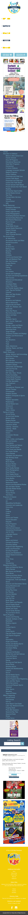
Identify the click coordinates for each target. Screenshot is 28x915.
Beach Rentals (10, 569)
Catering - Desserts (12, 427)
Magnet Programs (11, 172)
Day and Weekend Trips (13, 259)
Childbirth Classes (11, 364)
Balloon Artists (10, 418)
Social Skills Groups (12, 226)
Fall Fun (8, 701)
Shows (8, 716)
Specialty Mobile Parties (13, 488)
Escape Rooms (10, 263)
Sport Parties (10, 491)
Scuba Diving (10, 664)
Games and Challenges (13, 273)
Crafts (8, 513)
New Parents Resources (13, 220)
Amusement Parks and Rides (15, 240)
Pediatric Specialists (12, 400)
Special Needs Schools (13, 193)
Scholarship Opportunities (14, 191)
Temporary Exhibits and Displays (16, 333)
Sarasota (14, 890)
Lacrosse (9, 650)
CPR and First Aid (11, 369)
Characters (9, 431)
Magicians (9, 460)
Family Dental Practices (13, 377)
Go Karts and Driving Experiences (16, 275)
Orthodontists (10, 391)
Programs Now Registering (14, 546)
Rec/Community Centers (13, 313)
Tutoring (8, 199)
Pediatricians (10, 402)
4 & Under (9, 499)
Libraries (8, 292)
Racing (8, 660)
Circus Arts (9, 507)
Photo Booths (10, 478)
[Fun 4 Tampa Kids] (14, 7)
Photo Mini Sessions (12, 710)
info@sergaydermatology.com (15, 773)
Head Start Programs (12, 164)
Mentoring (9, 536)
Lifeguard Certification (13, 652)
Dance (8, 515)
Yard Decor (9, 495)
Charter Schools (11, 158)
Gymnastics (9, 639)
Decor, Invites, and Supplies (15, 439)
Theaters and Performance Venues (14, 337)
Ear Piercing (9, 592)
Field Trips (9, 265)
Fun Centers (10, 271)
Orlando (14, 889)
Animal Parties (10, 414)
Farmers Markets (11, 594)
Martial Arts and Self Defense (15, 654)
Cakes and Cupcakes (12, 422)
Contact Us (14, 878)
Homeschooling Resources (14, 218)
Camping (8, 255)
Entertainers (10, 443)
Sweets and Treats (12, 608)
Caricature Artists (11, 424)
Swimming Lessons (12, 683)
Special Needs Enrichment (14, 555)
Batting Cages (10, 249)
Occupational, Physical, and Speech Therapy (14, 388)
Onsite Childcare (11, 174)
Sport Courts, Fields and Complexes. (13, 322)
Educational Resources (13, 162)
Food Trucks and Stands (13, 449)
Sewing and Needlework (13, 553)
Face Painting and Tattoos (14, 445)
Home (14, 871)
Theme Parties (10, 493)
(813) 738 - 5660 (12, 772)
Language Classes (12, 534)
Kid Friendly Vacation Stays (14, 288)
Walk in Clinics (10, 410)
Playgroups (9, 224)
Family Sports (10, 631)
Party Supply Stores (12, 474)
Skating (8, 317)
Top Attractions (10, 340)
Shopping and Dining (9, 565)
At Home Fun (10, 247)
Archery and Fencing (12, 617)
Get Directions (16, 777)
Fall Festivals (10, 699)
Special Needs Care (12, 404)
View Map (11, 777)
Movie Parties (10, 462)
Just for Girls (10, 532)
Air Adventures (10, 238)
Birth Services (10, 360)
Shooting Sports (11, 666)
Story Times (9, 559)
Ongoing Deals (10, 708)
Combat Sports (10, 627)
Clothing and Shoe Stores (14, 575)
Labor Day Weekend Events (15, 706)
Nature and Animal (12, 540)
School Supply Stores (12, 604)
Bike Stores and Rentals (13, 571)
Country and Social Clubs (14, 257)
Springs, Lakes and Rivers (14, 325)
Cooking (8, 511)
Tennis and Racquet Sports (14, 685)
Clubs (7, 509)
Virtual (8, 561)
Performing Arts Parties (13, 476)
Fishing (8, 267)
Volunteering (10, 563)
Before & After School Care (14, 156)
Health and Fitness (12, 641)
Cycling (8, 629)
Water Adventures (11, 346)
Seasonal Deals (11, 714)
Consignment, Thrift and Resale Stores (16, 580)
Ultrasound (9, 406)
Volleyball (9, 687)
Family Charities (11, 209)
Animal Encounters (12, 242)
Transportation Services (13, 197)
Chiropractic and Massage (14, 366)
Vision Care (9, 408)
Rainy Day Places (11, 311)
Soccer (8, 672)
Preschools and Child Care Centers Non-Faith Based (14, 181)
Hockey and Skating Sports (14, 644)
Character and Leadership (14, 505)
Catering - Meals (11, 429)
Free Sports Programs (13, 635)
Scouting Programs (12, 551)
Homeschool (10, 166)
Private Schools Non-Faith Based (16, 187)
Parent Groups (10, 222)
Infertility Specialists (12, 381)
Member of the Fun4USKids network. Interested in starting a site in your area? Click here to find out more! (14, 885)
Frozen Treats (10, 596)
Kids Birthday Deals (12, 457)
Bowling (8, 253)
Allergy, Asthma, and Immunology (16, 354)
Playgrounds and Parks (13, 304)
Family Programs (11, 524)
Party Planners (10, 472)
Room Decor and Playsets (14, 602)
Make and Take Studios (13, 294)
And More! (14, 892)
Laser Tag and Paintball (13, 290)
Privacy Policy (14, 875)
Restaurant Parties (12, 482)
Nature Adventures (12, 302)
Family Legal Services (13, 211)
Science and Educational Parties (16, 484)
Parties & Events (8, 412)
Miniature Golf (10, 296)
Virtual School (10, 201)
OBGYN (8, 385)
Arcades (8, 245)
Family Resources (9, 205)
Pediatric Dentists (11, 393)
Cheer (8, 625)
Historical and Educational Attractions (14, 281)
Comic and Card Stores (13, 577)
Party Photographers (12, 470)
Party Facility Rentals (12, 468)
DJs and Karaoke (11, 441)
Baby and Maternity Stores (14, 567)
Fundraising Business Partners (15, 216)
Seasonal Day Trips (12, 712)
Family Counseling (11, 375)
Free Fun (8, 269)
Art (7, 501)
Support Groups (11, 230)
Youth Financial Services (13, 234)
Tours (7, 342)
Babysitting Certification (13, 503)
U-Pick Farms (10, 718)
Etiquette (8, 522)
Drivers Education (11, 520)
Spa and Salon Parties (13, 486)
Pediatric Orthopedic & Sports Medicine (15, 396)
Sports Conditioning (12, 677)
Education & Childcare (10, 154)
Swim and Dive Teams (13, 681)
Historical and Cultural (13, 528)
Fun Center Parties (12, 451)
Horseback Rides (11, 284)
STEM (8, 557)
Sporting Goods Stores (13, 606)
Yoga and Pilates (11, 693)
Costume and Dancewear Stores (16, 584)
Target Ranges (10, 331)
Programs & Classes (9, 497)
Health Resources (9, 352)
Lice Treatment (10, 383)
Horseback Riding (11, 648)
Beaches (8, 251)
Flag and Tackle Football (13, 633)
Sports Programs (8, 615)
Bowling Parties (11, 420)
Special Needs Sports (13, 675)
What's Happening (9, 695)
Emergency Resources (13, 207)
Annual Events (10, 697)
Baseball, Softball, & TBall (14, 619)
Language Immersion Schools (15, 170)
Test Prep (9, 195)
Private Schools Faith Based (15, 185)
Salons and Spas (11, 315)
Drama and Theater (12, 517)
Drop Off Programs (12, 160)
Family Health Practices (13, 379)
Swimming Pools (11, 329)
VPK (7, 203)
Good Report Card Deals (14, 704)
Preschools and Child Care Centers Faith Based (14, 177)
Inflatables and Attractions (14, 455)
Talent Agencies (11, 232)
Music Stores (10, 600)
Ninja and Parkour (11, 656)
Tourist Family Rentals (13, 611)
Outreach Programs (12, 542)
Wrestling (9, 691)
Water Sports (10, 689)
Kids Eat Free (10, 598)
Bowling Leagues (11, 623)
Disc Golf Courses (11, 261)
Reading (8, 189)
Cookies (8, 437)
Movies (8, 298)
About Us (14, 876)
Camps (5, 151)
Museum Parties (11, 464)
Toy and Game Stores (13, 613)
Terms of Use (14, 873)
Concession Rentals (12, 435)
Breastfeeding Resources (14, 362)
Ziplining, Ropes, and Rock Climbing (14, 349)
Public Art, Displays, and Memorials (13, 308)
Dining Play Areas (11, 590)
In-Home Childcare (12, 168)
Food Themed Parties (13, 447)
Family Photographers (13, 214)
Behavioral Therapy (12, 356)
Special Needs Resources (14, 228)
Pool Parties (9, 480)
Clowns (8, 433)
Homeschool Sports (12, 646)
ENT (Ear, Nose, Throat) (13, 373)
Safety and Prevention (13, 548)
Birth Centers (10, 358)
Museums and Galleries (13, 300)
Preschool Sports (11, 658)
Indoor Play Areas (11, 286)
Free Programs (10, 526)
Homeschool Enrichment (13, 530)
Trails (7, 344)
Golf (7, 637)
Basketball (9, 621)
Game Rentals (10, 453)
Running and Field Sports (14, 662)
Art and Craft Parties (12, 416)
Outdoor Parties (11, 466)
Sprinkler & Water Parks (13, 327)
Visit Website (14, 774)
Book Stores (10, 573)
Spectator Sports (11, 319)
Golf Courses (10, 278)
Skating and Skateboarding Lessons (14, 669)
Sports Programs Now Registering (16, 679)
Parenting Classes (11, 544)
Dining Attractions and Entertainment (13, 587)
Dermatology (10, 371)
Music (7, 538)
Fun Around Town (8, 236)
